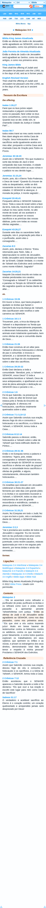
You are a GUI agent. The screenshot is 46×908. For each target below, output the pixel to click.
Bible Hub (31, 577)
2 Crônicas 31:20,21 (12, 510)
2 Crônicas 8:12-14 (12, 434)
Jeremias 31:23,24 (11, 176)
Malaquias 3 (8, 597)
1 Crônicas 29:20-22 (12, 366)
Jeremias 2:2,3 (10, 527)
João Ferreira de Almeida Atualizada (21, 51)
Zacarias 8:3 (8, 246)
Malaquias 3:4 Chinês (22, 574)
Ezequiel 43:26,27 (11, 229)
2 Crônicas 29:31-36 (12, 451)
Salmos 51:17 (9, 697)
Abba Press (15, 584)
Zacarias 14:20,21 (11, 271)
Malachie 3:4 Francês (13, 571)
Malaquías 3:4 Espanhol (27, 568)
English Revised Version (15, 78)
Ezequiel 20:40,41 (11, 198)
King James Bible (11, 65)
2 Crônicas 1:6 (10, 392)
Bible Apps (19, 577)
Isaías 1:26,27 (9, 105)
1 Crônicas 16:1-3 (11, 318)
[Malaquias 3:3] (3, 411)
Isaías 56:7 (8, 130)
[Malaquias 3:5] (43, 411)
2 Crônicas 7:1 (10, 662)
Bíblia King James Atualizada (17, 38)
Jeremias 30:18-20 (11, 156)
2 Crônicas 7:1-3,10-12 (14, 414)
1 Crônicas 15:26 (11, 299)
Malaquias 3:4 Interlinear (14, 565)
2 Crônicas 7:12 (10, 678)
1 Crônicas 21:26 (11, 344)
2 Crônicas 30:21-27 (12, 482)
